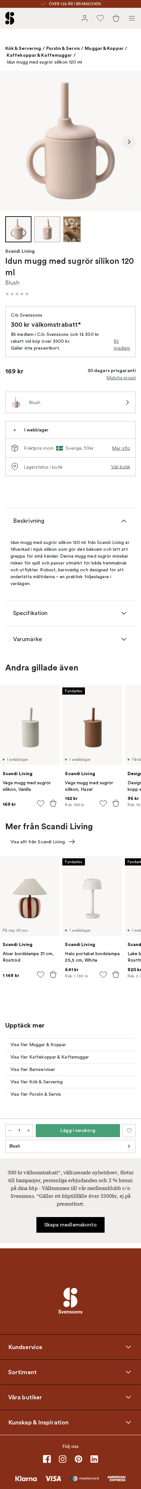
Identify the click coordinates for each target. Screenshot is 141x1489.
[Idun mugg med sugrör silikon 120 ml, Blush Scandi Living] (70, 141)
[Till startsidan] (9, 18)
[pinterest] (78, 1459)
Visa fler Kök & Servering (36, 1081)
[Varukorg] (116, 18)
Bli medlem (122, 344)
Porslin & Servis (63, 48)
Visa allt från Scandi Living (37, 841)
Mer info (121, 448)
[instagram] (63, 1459)
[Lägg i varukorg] (53, 803)
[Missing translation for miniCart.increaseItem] (28, 1130)
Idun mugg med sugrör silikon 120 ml (44, 62)
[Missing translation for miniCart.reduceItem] (9, 1130)
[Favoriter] (100, 18)
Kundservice (25, 1347)
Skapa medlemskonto (70, 1225)
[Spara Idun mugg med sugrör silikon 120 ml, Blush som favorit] (129, 1130)
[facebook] (47, 1459)
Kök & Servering (23, 48)
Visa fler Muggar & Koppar (38, 1044)
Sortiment (22, 1372)
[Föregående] (11, 141)
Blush (14, 1146)
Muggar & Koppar (104, 48)
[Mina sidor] (84, 18)
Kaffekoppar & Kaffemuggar (39, 55)
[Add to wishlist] (40, 803)
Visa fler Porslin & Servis (35, 1094)
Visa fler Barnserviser (32, 1069)
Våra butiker (25, 1397)
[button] (17, 294)
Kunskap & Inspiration (38, 1422)
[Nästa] (129, 141)
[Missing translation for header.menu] (132, 18)
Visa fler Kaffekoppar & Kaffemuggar (49, 1057)
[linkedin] (94, 1459)
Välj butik (120, 467)
